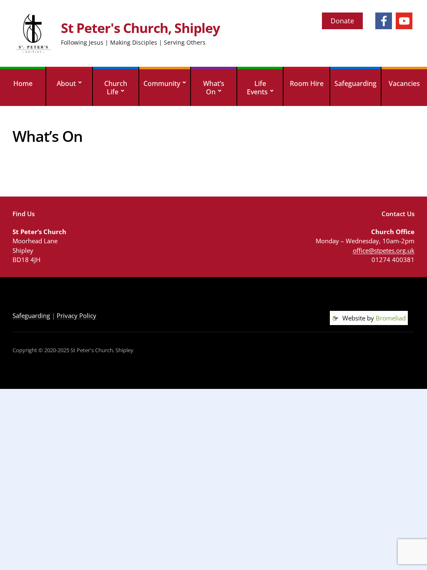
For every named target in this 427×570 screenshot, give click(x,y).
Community (161, 83)
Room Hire (307, 83)
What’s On (213, 87)
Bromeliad (391, 318)
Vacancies (404, 83)
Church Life (115, 87)
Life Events (257, 87)
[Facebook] (383, 21)
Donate (342, 20)
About (66, 83)
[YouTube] (404, 21)
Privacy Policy (76, 315)
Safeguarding (355, 83)
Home (23, 83)
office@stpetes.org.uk (383, 250)
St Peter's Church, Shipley (140, 28)
